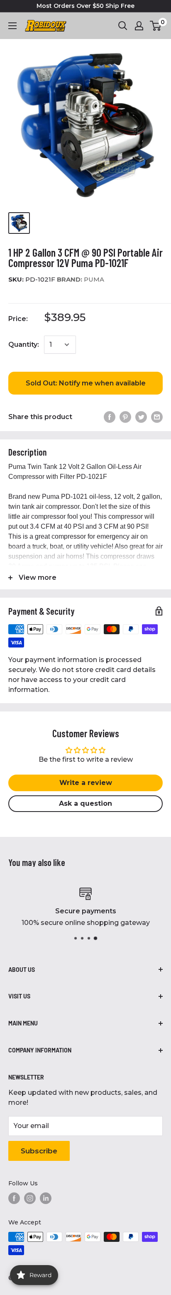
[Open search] (122, 25)
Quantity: (23, 344)
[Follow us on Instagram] (30, 1198)
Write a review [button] (85, 783)
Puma (80, 279)
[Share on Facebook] (109, 417)
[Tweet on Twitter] (141, 417)
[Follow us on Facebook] (14, 1198)
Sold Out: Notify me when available (86, 383)
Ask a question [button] (85, 803)
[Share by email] (157, 417)
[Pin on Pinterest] (125, 417)
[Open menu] (12, 25)
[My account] (139, 25)
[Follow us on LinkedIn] (45, 1198)
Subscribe (39, 1151)
